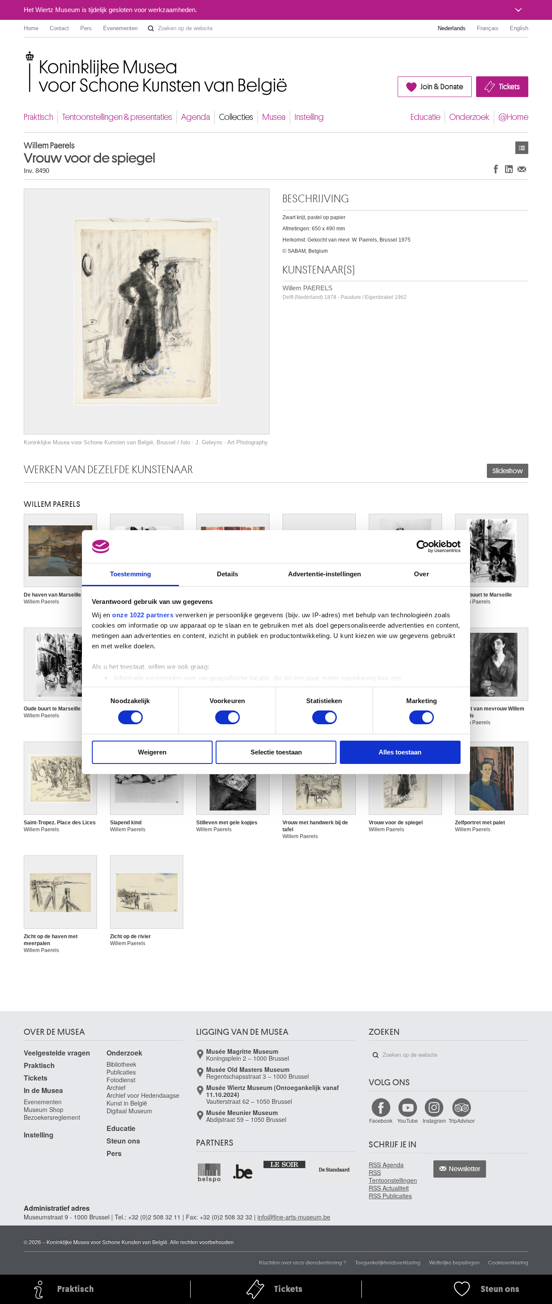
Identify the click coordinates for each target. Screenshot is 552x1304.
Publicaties (121, 1072)
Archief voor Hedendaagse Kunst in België (143, 1099)
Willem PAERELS (344, 292)
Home (31, 28)
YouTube (407, 1120)
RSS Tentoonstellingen (393, 1176)
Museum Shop (43, 1109)
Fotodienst (121, 1080)
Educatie (425, 117)
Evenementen (120, 28)
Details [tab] (227, 574)
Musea (273, 117)
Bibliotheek (121, 1064)
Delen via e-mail (521, 169)
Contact (59, 28)
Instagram (434, 1120)
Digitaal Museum (129, 1111)
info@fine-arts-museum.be (293, 1217)
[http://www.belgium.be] (243, 1172)
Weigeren (152, 752)
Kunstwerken (521, 147)
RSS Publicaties (390, 1196)
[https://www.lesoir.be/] (284, 1164)
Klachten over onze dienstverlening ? (302, 1262)
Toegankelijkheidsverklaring (387, 1262)
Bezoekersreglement (52, 1117)
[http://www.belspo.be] (209, 1172)
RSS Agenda (386, 1165)
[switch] (227, 717)
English (519, 28)
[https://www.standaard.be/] (334, 1170)
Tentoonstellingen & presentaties (117, 117)
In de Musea (43, 1090)
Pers (86, 28)
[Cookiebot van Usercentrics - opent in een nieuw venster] (423, 546)
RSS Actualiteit (389, 1188)
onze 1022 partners (142, 615)
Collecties (236, 117)
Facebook (380, 1120)
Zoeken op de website (150, 28)
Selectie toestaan (276, 752)
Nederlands (452, 28)
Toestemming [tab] (130, 574)
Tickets (509, 87)
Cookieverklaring (508, 1262)
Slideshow (507, 471)
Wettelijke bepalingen (454, 1262)
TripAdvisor (461, 1120)
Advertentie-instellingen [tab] (324, 574)
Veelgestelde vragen (57, 1053)
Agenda (195, 117)
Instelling (309, 117)
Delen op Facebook (495, 169)
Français (488, 28)
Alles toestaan (400, 752)
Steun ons (123, 1141)
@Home (513, 117)
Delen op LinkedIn (508, 169)
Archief (116, 1087)
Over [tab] (421, 574)
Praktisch (38, 117)
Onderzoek (469, 117)
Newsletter (464, 1169)
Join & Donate (441, 87)
